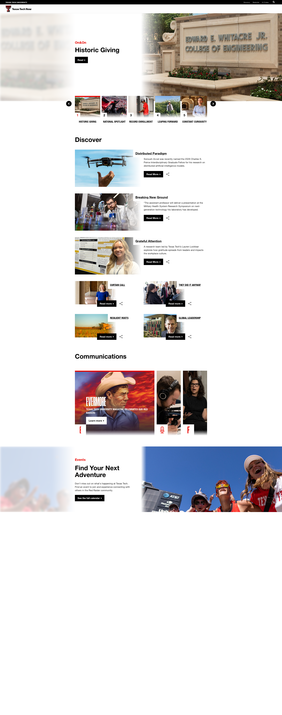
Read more (106, 303)
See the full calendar (89, 498)
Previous (69, 103)
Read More (152, 174)
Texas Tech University (16, 2)
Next (213, 103)
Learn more (95, 420)
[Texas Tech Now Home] (5, 8)
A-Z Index (265, 2)
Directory (247, 2)
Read (80, 60)
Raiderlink (256, 2)
